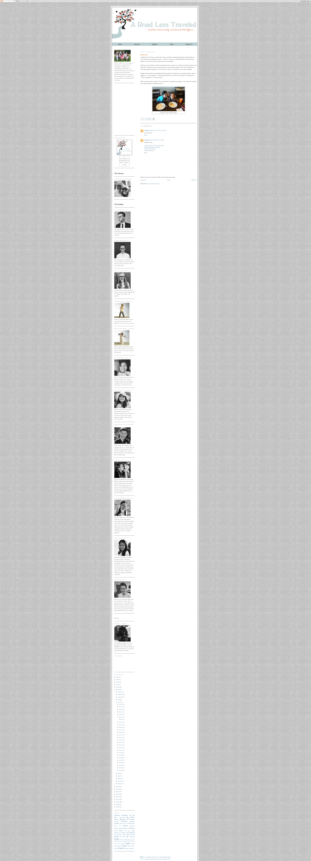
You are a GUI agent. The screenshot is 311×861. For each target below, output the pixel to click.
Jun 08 (121, 757)
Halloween (132, 826)
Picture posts (117, 841)
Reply (145, 135)
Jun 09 (121, 755)
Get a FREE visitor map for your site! (155, 859)
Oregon (124, 834)
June (119, 702)
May (119, 773)
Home (120, 44)
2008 (117, 807)
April (119, 776)
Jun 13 (121, 745)
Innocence (121, 719)
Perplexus (122, 839)
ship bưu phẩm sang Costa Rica (152, 147)
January (120, 783)
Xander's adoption (129, 848)
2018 (117, 687)
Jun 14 (121, 742)
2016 (117, 786)
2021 (117, 679)
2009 (117, 804)
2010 (117, 802)
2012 (117, 797)
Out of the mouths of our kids (124, 836)
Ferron (115, 826)
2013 (117, 794)
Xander (121, 848)
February (120, 781)
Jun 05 (121, 765)
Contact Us (189, 44)
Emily (133, 823)
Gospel (120, 826)
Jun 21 (121, 725)
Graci (125, 825)
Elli (130, 823)
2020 (117, 682)
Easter (126, 823)
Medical (132, 833)
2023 (117, 677)
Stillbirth (120, 846)
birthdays (116, 819)
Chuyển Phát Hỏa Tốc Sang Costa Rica (154, 145)
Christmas (132, 821)
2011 (117, 799)
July (119, 699)
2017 (117, 690)
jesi (127, 828)
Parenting (132, 836)
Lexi (121, 830)
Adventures (124, 815)
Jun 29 (121, 707)
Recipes (119, 843)
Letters (115, 831)
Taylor (124, 845)
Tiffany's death (131, 846)
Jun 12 (121, 747)
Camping (132, 819)
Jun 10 (121, 752)
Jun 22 (121, 722)
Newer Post (143, 180)
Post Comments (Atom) (153, 183)
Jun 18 (121, 732)
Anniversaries (122, 817)
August (120, 697)
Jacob (120, 828)
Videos (116, 848)
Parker (116, 839)
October (120, 692)
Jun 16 (121, 737)
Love (120, 833)
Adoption (154, 44)
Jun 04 (121, 768)
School (123, 843)
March (119, 778)
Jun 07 (121, 760)
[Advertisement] (124, 109)
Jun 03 (121, 770)
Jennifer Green (148, 130)
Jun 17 (121, 735)
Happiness (116, 828)
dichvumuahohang (149, 150)
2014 (117, 791)
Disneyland (121, 823)
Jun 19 (121, 730)
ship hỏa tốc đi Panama (150, 149)
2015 (117, 789)
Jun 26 (121, 714)
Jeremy (149, 118)
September (121, 694)
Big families (130, 817)
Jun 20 (121, 727)
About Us (137, 44)
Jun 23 (121, 717)
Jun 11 (121, 750)
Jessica (132, 828)
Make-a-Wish (125, 833)
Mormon (120, 834)
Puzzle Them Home (129, 841)
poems (122, 841)
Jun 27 (121, 712)
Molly (115, 834)
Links (171, 44)
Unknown (147, 140)
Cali (128, 819)
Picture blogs (132, 839)
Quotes (115, 843)
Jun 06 (121, 762)
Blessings (122, 819)
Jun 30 (121, 704)
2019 (117, 684)
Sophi (153, 119)
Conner (116, 823)
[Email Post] (153, 118)
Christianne (124, 821)
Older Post (194, 180)
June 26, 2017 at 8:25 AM (159, 130)
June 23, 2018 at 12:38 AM (157, 140)
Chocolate (116, 821)
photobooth (126, 839)
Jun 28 (121, 709)
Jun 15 (121, 740)
